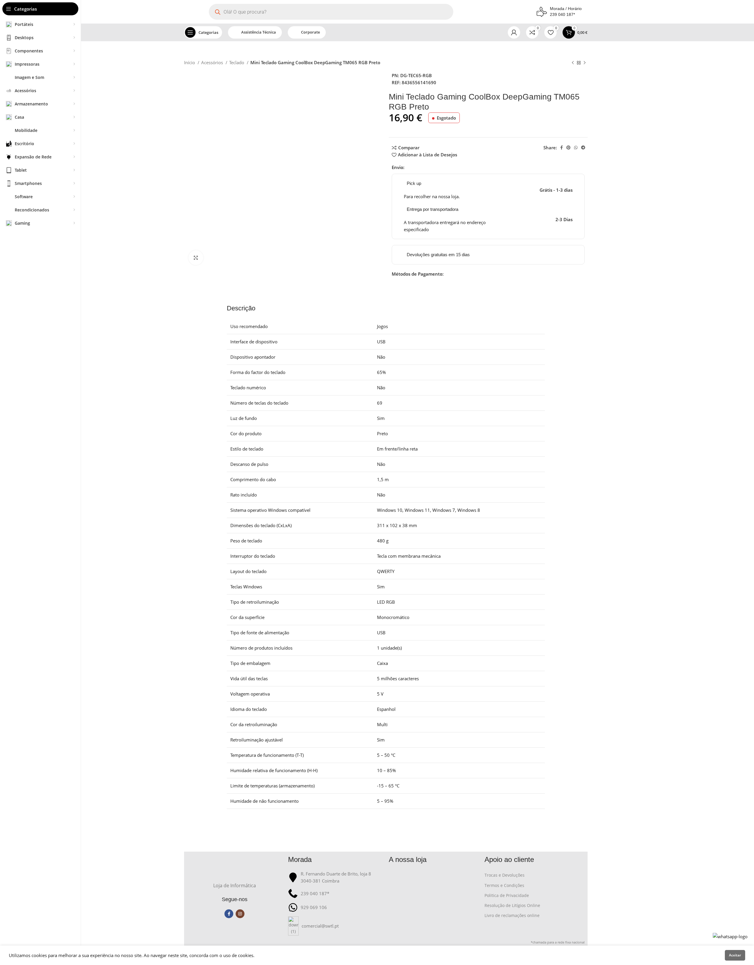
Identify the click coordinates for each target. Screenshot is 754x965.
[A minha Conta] (514, 32)
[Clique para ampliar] (195, 257)
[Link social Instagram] (240, 913)
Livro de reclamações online (512, 915)
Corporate (310, 32)
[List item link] (335, 926)
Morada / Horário (566, 8)
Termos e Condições (504, 885)
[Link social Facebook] (561, 147)
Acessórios (212, 62)
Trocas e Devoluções (505, 875)
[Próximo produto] (585, 63)
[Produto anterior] (573, 63)
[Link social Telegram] (583, 147)
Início (190, 62)
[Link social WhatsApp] (575, 147)
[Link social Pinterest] (568, 147)
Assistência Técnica (258, 32)
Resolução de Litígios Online (512, 905)
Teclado (237, 62)
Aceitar (735, 955)
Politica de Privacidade (507, 895)
